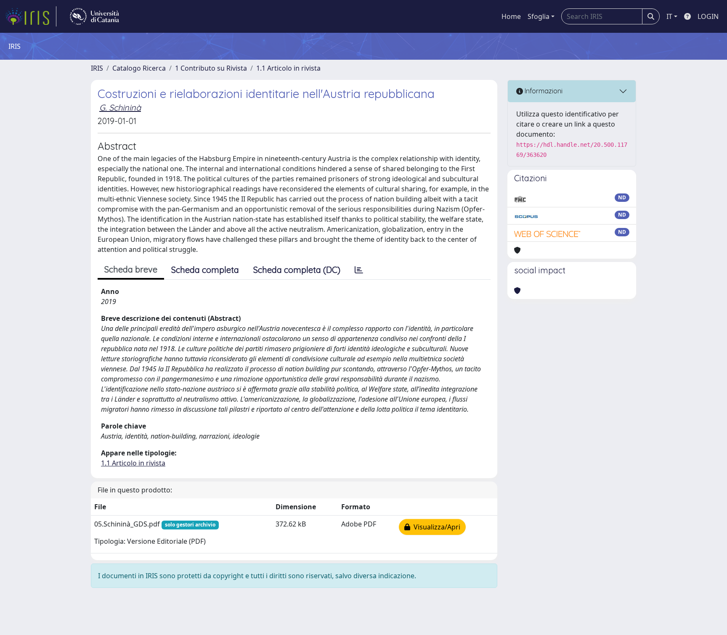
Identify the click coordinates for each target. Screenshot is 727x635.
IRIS (97, 68)
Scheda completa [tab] (205, 270)
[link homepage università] (94, 16)
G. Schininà (120, 107)
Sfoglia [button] (538, 16)
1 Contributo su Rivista (211, 68)
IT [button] (669, 16)
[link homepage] (30, 16)
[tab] (359, 270)
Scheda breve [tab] (130, 269)
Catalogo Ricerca (139, 68)
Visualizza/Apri (435, 527)
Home (511, 16)
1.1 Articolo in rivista (288, 68)
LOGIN (708, 16)
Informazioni (542, 91)
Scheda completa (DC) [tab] (296, 270)
